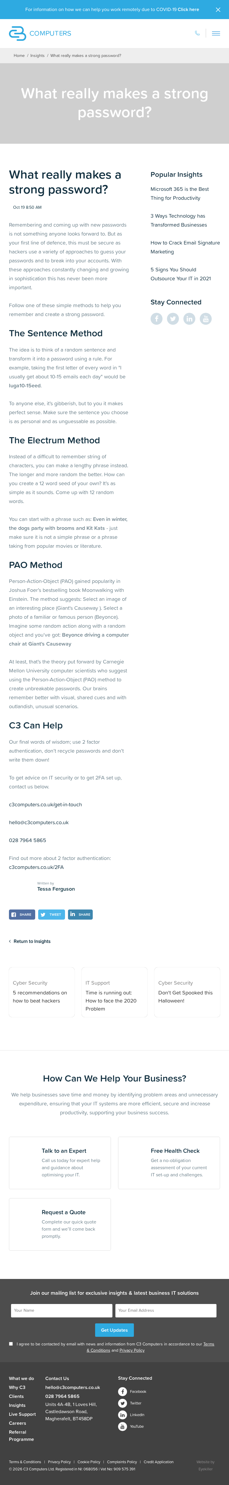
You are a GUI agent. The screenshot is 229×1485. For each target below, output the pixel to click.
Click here (188, 9)
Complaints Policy (122, 1462)
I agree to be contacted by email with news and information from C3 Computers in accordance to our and (115, 1347)
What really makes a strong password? (85, 56)
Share (25, 915)
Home (19, 56)
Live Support (22, 1414)
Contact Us (57, 1378)
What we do (21, 1378)
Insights (37, 56)
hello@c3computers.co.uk (39, 822)
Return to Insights (32, 941)
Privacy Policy (132, 1350)
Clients (16, 1396)
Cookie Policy (89, 1462)
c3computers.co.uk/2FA (36, 867)
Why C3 (17, 1387)
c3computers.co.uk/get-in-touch (45, 805)
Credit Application (159, 1462)
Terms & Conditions (25, 1462)
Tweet (55, 915)
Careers (17, 1423)
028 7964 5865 (27, 840)
